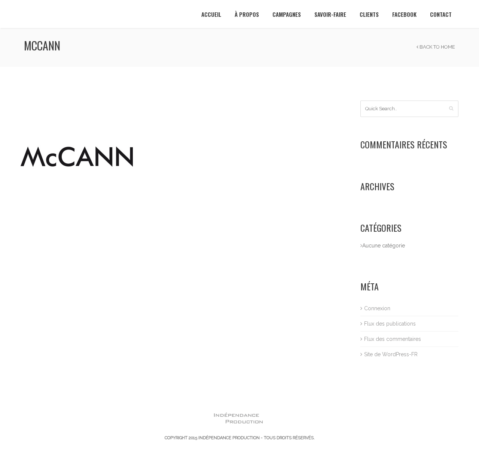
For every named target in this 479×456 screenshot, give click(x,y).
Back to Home (436, 47)
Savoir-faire (330, 14)
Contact (441, 14)
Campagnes (286, 14)
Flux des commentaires (392, 339)
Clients (369, 14)
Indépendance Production (229, 437)
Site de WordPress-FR (391, 354)
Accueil (211, 14)
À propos (247, 14)
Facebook (404, 14)
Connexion (377, 308)
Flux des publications (390, 324)
